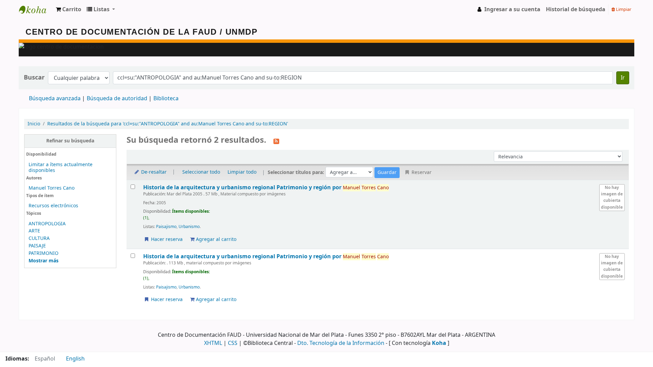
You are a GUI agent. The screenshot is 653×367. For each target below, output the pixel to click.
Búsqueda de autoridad (117, 98)
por (243, 187)
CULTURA (39, 238)
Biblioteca (166, 98)
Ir (623, 78)
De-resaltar (153, 172)
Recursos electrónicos (53, 205)
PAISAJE (37, 245)
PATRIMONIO (43, 253)
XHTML (213, 343)
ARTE (34, 230)
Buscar (34, 77)
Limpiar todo (242, 172)
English (75, 359)
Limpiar (623, 9)
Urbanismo (189, 227)
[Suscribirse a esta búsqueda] (276, 140)
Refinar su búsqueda (70, 140)
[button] (68, 9)
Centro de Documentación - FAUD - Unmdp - (36, 9)
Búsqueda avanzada (55, 98)
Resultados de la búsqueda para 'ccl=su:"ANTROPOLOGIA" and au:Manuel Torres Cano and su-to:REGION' (167, 123)
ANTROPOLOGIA (47, 223)
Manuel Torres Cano (51, 188)
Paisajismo (166, 227)
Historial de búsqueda (575, 9)
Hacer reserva (166, 239)
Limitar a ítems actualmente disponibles (61, 167)
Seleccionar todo (201, 172)
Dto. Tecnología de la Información (340, 343)
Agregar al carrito (215, 239)
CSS (232, 343)
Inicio (34, 123)
